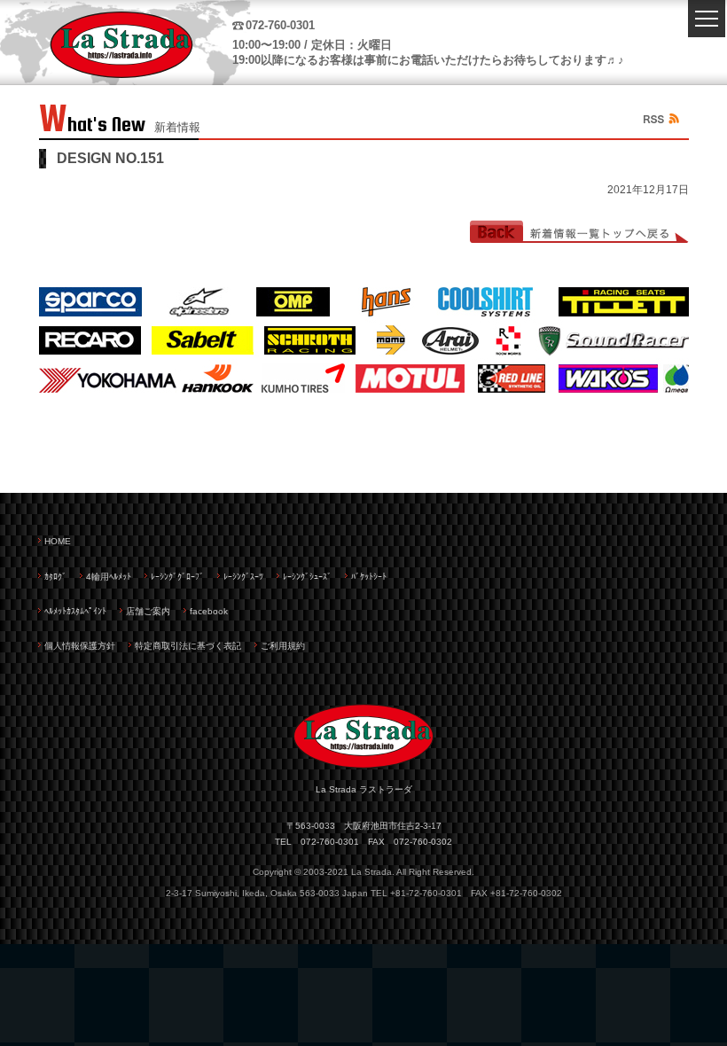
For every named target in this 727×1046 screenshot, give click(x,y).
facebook (209, 611)
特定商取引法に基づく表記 (188, 646)
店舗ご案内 (148, 611)
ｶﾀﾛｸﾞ (55, 577)
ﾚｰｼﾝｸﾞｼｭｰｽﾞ (307, 577)
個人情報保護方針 (79, 646)
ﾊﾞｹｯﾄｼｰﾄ (369, 577)
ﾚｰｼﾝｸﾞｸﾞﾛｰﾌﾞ (177, 577)
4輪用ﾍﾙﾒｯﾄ (108, 577)
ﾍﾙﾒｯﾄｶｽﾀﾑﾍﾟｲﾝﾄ (75, 611)
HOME (57, 541)
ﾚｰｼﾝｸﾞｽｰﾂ (243, 577)
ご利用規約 (283, 646)
